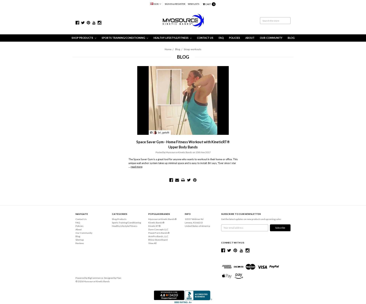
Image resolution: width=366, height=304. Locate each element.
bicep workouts (192, 49)
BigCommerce (95, 278)
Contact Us (205, 37)
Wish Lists (193, 3)
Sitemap (79, 239)
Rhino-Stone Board (158, 239)
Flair (119, 278)
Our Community (271, 37)
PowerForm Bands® (158, 232)
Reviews (79, 243)
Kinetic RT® (154, 226)
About (249, 37)
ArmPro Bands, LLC (158, 236)
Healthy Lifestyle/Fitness (171, 37)
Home (168, 49)
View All (152, 243)
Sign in (169, 3)
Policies (234, 37)
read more (136, 166)
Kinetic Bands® (156, 222)
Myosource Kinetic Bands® (162, 219)
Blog (291, 37)
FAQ (221, 37)
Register (180, 3)
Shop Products (82, 37)
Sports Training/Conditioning (124, 37)
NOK (156, 3)
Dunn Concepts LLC (158, 229)
